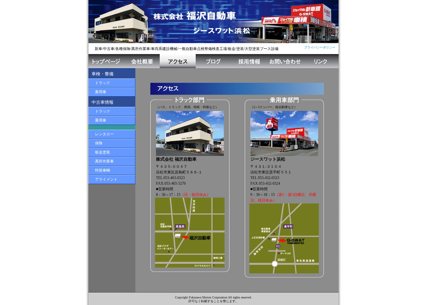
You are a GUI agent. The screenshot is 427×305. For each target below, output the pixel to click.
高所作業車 (104, 161)
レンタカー (104, 134)
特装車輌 (102, 170)
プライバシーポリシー (319, 47)
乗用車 (100, 92)
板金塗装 (102, 152)
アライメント (106, 179)
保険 (99, 143)
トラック (102, 83)
